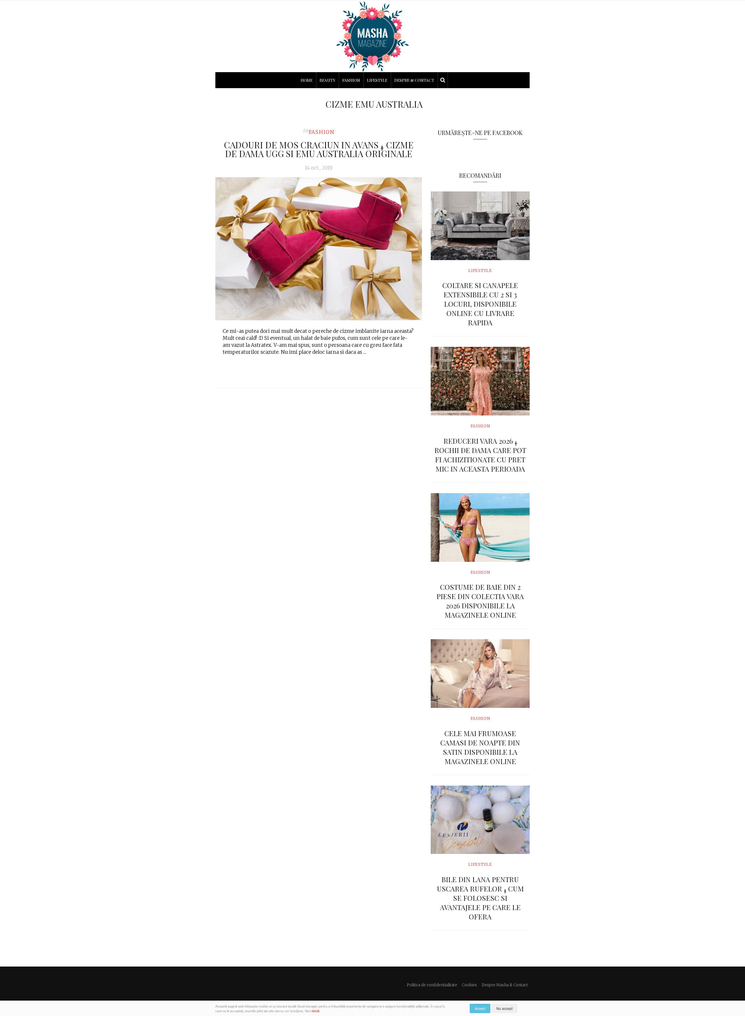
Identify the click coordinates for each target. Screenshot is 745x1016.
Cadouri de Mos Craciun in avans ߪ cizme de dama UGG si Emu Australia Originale (319, 149)
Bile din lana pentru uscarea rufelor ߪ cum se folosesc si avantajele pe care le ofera (480, 898)
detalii (315, 1010)
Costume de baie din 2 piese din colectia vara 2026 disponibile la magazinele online (480, 600)
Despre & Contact (414, 80)
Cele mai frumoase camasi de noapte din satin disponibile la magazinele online (480, 747)
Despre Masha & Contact (505, 985)
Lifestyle (377, 80)
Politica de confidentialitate (432, 985)
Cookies (469, 985)
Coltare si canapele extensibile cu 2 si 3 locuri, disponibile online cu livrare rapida (480, 303)
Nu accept (504, 1008)
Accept (480, 1008)
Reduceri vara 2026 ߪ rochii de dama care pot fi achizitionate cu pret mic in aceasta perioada (480, 454)
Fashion (351, 80)
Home (307, 80)
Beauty (327, 80)
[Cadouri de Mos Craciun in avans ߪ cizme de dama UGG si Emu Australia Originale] (318, 248)
